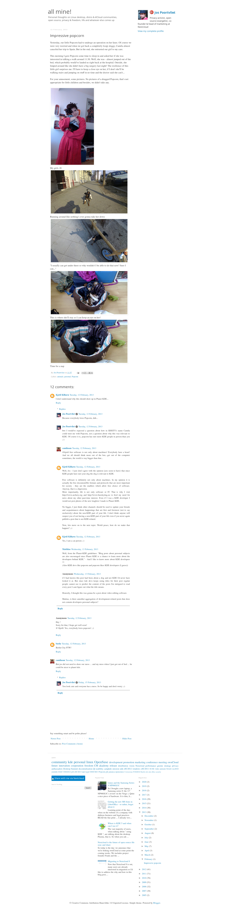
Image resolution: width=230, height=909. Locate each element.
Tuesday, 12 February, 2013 (82, 394)
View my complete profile (151, 31)
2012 (144, 869)
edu (150, 772)
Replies (62, 408)
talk (121, 768)
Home (91, 738)
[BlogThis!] (85, 373)
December (149, 815)
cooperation (77, 765)
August (148, 833)
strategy (167, 765)
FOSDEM (136, 772)
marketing (140, 762)
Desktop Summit (70, 768)
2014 (144, 807)
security (158, 772)
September (149, 828)
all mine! (59, 11)
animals (60, 376)
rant (83, 771)
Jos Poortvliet (68, 413)
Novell (169, 768)
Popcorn (75, 376)
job (72, 771)
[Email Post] (78, 372)
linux (89, 762)
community (59, 762)
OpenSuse (101, 762)
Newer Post (55, 738)
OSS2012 (67, 771)
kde (70, 762)
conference (152, 762)
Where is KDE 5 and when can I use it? (119, 824)
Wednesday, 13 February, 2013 (84, 549)
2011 (144, 873)
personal (67, 376)
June (147, 841)
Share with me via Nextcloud (69, 778)
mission (115, 768)
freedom (88, 765)
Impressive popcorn (152, 862)
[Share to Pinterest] (92, 373)
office (153, 772)
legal (87, 771)
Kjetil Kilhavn (62, 394)
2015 (144, 803)
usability (99, 768)
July (147, 837)
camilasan (67, 448)
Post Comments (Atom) (72, 743)
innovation (64, 765)
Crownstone (128, 772)
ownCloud (173, 762)
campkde (108, 768)
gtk (107, 771)
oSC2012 (128, 768)
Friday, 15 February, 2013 (89, 682)
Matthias (66, 549)
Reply (58, 402)
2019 (144, 786)
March (148, 854)
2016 (144, 799)
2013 (144, 812)
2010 (144, 877)
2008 (144, 886)
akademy (104, 765)
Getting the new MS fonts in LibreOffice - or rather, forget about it (120, 804)
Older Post (126, 738)
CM (96, 765)
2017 (144, 794)
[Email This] (83, 373)
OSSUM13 (94, 771)
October (148, 824)
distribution (123, 765)
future (55, 765)
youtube (55, 771)
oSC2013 (77, 771)
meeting (162, 762)
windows (136, 768)
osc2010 (175, 768)
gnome (160, 765)
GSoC (60, 771)
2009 (144, 882)
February (149, 859)
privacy (175, 765)
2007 (144, 890)
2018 (144, 790)
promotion (128, 762)
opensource (119, 771)
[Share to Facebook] (89, 373)
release (113, 765)
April (147, 850)
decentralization (85, 768)
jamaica (112, 771)
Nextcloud (139, 765)
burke (58, 643)
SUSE (152, 768)
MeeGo (142, 772)
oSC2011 (145, 768)
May (147, 846)
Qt (94, 768)
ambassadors (57, 768)
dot (147, 772)
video (157, 768)
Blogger (156, 902)
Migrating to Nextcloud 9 (119, 861)
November (149, 820)
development (116, 762)
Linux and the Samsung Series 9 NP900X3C (121, 784)
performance (150, 765)
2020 (144, 781)
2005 (144, 895)
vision (131, 765)
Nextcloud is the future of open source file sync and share (116, 843)
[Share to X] (87, 373)
